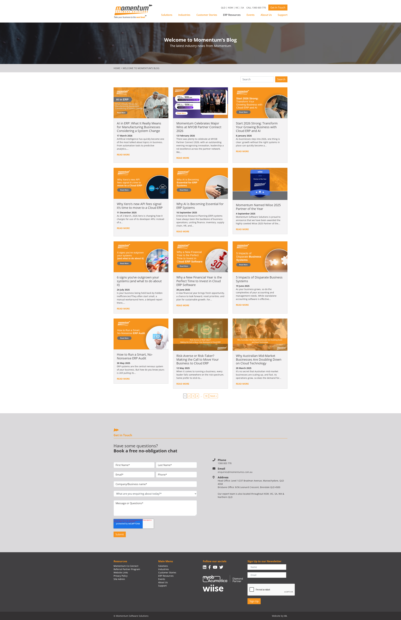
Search (281, 79)
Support (282, 15)
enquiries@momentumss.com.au (235, 472)
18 (206, 395)
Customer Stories (206, 15)
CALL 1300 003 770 (256, 7)
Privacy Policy (121, 575)
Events (251, 15)
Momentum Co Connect (126, 565)
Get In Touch (277, 7)
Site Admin (119, 579)
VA (285, 615)
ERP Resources (232, 15)
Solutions (166, 15)
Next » (213, 395)
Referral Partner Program (127, 569)
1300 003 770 (225, 463)
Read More (123, 154)
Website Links (121, 572)
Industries (184, 15)
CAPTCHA (252, 581)
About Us (266, 15)
